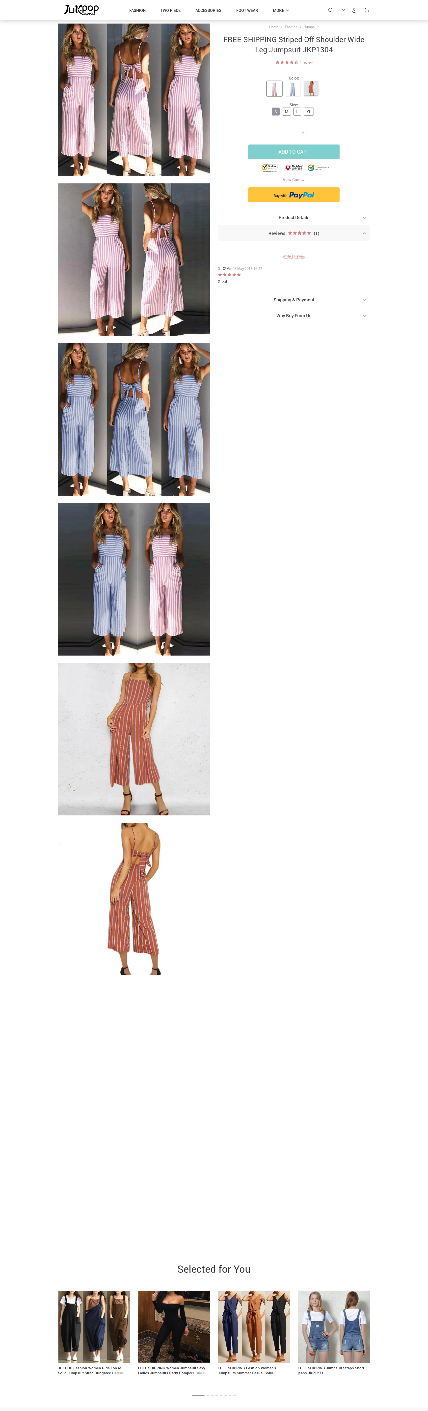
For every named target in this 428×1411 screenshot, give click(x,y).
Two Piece (170, 10)
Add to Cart (294, 151)
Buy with (281, 195)
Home (273, 27)
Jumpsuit (311, 27)
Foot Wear (247, 10)
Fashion (137, 10)
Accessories (208, 10)
